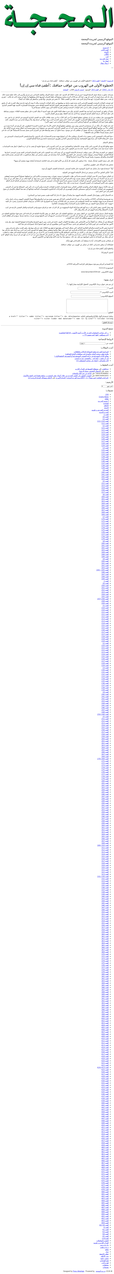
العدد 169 (105, 514)
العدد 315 (105, 856)
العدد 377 (105, 967)
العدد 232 (105, 674)
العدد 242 (105, 699)
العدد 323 (105, 874)
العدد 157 (105, 492)
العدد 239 (105, 690)
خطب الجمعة (104, 1254)
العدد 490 (105, 1214)
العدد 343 (105, 898)
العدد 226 (105, 659)
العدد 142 (105, 476)
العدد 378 (105, 970)
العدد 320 (105, 867)
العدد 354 (105, 921)
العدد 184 (105, 552)
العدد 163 (95, 81)
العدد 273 (105, 765)
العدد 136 (105, 461)
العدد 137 (105, 463)
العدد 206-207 (103, 599)
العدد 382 (105, 978)
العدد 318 (105, 863)
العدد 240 (105, 694)
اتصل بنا (106, 61)
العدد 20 (106, 583)
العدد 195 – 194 (102, 570)
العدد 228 (105, 663)
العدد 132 (105, 452)
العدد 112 (105, 423)
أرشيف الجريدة (103, 401)
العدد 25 (106, 716)
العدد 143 (105, 479)
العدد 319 (105, 865)
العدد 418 (105, 1056)
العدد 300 (105, 825)
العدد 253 (105, 723)
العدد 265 (105, 750)
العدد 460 (105, 1147)
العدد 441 (105, 1105)
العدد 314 (105, 854)
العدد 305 (105, 836)
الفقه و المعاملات (103, 1240)
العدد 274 (105, 767)
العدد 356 (105, 925)
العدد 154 (105, 488)
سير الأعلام (105, 1256)
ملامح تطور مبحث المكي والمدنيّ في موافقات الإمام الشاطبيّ (87, 354)
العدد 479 (105, 1189)
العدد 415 (105, 1049)
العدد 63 (106, 1232)
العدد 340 (105, 896)
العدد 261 (105, 741)
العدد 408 (105, 1034)
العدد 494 (105, 1223)
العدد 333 (105, 881)
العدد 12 (106, 425)
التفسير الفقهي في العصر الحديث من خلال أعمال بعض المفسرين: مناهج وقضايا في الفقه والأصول (57, 375)
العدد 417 (105, 1054)
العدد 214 (105, 623)
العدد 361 (105, 936)
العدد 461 (105, 1149)
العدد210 (105, 1238)
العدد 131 (105, 450)
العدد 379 (105, 972)
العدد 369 (105, 952)
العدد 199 (105, 579)
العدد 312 (105, 850)
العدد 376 (105, 965)
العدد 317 (105, 861)
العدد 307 (105, 841)
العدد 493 (105, 1220)
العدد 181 (105, 545)
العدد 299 (105, 823)
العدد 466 (105, 1161)
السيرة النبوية (104, 412)
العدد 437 (105, 1096)
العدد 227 (105, 661)
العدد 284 (105, 790)
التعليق (110, 312)
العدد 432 (105, 1085)
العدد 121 (105, 428)
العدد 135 (105, 459)
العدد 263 (105, 745)
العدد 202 (105, 590)
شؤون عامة (105, 1258)
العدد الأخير (105, 50)
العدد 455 (105, 1136)
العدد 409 (105, 1036)
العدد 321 (105, 870)
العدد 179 (105, 539)
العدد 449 (105, 1123)
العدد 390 (105, 996)
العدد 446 (105, 1116)
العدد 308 (105, 843)
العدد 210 (105, 608)
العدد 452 (105, 1129)
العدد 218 (105, 636)
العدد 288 (105, 799)
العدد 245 (105, 705)
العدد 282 (105, 785)
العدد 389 (105, 994)
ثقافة (107, 1249)
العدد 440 (105, 1103)
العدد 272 (105, 763)
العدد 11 (106, 419)
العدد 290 (105, 803)
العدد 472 (105, 1174)
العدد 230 (105, 670)
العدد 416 (105, 1052)
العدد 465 (105, 1158)
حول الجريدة (104, 59)
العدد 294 (105, 812)
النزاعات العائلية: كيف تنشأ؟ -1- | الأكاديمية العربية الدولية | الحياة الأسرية (82, 378)
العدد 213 (105, 619)
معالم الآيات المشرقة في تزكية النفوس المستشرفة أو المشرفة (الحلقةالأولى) (81, 356)
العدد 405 (105, 1027)
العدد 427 (105, 1074)
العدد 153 (105, 485)
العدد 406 (105, 1029)
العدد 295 (105, 814)
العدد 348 (105, 910)
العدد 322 (105, 872)
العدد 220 (105, 645)
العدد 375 (105, 963)
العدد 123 (105, 432)
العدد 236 (105, 683)
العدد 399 (105, 1016)
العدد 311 (105, 847)
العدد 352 (105, 916)
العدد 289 (105, 801)
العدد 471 (105, 1172)
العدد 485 (105, 1203)
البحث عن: (109, 343)
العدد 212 (105, 616)
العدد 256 (105, 730)
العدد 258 (105, 734)
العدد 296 (105, 816)
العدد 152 (105, 483)
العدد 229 (105, 665)
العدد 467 (105, 1163)
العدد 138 (105, 465)
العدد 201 (105, 588)
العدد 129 (105, 445)
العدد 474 (105, 1178)
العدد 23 (106, 667)
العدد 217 (105, 632)
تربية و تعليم (104, 1247)
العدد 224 (105, 654)
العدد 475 (105, 1181)
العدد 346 (105, 905)
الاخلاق (106, 405)
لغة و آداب (105, 1263)
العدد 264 (105, 747)
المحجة (65, 90)
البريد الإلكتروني (106, 292)
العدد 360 (105, 934)
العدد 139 (105, 468)
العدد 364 (105, 943)
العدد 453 (105, 1132)
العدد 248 (105, 712)
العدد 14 (106, 470)
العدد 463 (105, 1154)
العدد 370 (105, 954)
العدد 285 (105, 792)
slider (107, 399)
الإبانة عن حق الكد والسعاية (81, 373)
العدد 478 (105, 1187)
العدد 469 (105, 1167)
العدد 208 (105, 601)
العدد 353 (105, 918)
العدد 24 (106, 692)
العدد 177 (105, 534)
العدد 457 (105, 1141)
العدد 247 (105, 710)
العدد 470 (105, 1169)
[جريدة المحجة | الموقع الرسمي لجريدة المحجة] (58, 35)
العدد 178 (105, 536)
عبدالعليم (105, 369)
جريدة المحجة (101, 1271)
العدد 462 (105, 1152)
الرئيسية (106, 48)
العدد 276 (105, 772)
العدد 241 (105, 696)
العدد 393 (105, 1003)
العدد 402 (105, 1021)
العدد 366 (105, 947)
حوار (107, 1252)
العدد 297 (105, 819)
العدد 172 (105, 523)
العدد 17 (106, 516)
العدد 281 (105, 783)
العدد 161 (105, 499)
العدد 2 (106, 581)
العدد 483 (105, 1198)
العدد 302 (105, 830)
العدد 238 (105, 687)
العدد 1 (106, 414)
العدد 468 (105, 1165)
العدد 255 (105, 727)
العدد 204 (105, 594)
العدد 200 (105, 585)
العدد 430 (105, 1081)
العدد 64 (106, 1234)
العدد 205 (105, 596)
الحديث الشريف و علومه (100, 410)
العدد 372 (105, 956)
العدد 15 (106, 481)
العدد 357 (105, 927)
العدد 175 (105, 530)
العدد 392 (105, 1001)
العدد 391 (105, 998)
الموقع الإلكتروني (107, 296)
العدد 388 (105, 992)
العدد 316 (105, 858)
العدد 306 (105, 838)
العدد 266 (105, 752)
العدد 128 (105, 443)
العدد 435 (105, 1092)
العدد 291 (105, 805)
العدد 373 (105, 958)
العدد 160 (105, 496)
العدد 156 (105, 490)
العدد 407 (105, 1032)
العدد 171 (105, 521)
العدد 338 (105, 892)
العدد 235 (105, 681)
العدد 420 (105, 1061)
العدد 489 (105, 1212)
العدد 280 (105, 781)
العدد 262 (105, 743)
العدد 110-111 (103, 421)
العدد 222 (105, 650)
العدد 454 (105, 1134)
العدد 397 (105, 1012)
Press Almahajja (78, 1271)
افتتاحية (106, 403)
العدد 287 (105, 796)
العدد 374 (105, 961)
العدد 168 (105, 512)
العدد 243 (105, 701)
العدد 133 (105, 454)
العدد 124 (105, 434)
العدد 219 (105, 641)
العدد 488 (105, 1209)
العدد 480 (105, 1192)
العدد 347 (105, 907)
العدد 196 (105, 572)
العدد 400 (105, 1018)
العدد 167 (105, 510)
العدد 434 (105, 1089)
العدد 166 (105, 508)
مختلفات (106, 1265)
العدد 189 (105, 556)
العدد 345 (105, 903)
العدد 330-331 (103, 876)
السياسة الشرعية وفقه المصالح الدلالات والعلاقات (91, 352)
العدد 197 (105, 574)
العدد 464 (105, 1156)
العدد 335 (105, 885)
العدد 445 (105, 1114)
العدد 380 (105, 974)
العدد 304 (105, 834)
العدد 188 (105, 554)
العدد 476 (105, 1183)
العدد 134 (105, 456)
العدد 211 (105, 612)
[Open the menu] (112, 67)
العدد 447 (105, 1118)
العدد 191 (105, 563)
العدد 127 (105, 441)
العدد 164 (105, 503)
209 (107, 394)
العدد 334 (105, 883)
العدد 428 (105, 1076)
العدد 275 (105, 770)
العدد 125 (105, 437)
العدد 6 (106, 1227)
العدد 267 (105, 754)
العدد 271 (105, 761)
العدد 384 (105, 983)
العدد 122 (105, 430)
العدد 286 (105, 794)
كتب (107, 56)
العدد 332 (105, 878)
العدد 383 (105, 981)
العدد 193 (105, 568)
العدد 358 (105, 930)
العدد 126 (105, 439)
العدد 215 (105, 625)
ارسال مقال (104, 63)
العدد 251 (105, 719)
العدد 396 (105, 1009)
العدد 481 (105, 1194)
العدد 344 (105, 901)
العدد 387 (105, 990)
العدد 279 (105, 779)
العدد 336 (105, 887)
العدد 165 (105, 505)
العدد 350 (105, 912)
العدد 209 (105, 603)
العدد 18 (106, 541)
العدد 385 (105, 985)
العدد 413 (105, 1045)
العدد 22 (106, 643)
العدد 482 (105, 1196)
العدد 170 (105, 519)
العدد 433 (105, 1087)
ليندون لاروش (79, 90)
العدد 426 (105, 1072)
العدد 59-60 (104, 1225)
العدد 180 (105, 543)
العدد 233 (105, 676)
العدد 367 (105, 950)
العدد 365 (105, 945)
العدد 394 (105, 1005)
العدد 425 (105, 1069)
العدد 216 (105, 630)
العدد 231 (105, 672)
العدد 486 (105, 1205)
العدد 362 (105, 938)
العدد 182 (105, 548)
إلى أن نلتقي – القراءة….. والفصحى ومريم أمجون (91, 358)
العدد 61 (106, 1229)
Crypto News (104, 397)
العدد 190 (105, 561)
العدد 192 (105, 565)
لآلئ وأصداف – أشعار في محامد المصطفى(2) (92, 360)
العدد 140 (105, 472)
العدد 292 (105, 807)
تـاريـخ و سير (104, 1245)
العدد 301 (105, 827)
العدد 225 (105, 656)
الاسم (110, 288)
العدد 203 (105, 592)
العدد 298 (105, 821)
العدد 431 (105, 1083)
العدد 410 (105, 1038)
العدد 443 (105, 1109)
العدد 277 (105, 774)
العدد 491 (105, 1216)
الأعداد (106, 52)
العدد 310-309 (103, 845)
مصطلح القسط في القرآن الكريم (86, 369)
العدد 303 (105, 832)
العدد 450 (105, 1125)
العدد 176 (105, 532)
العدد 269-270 (103, 759)
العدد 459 (105, 1145)
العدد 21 (106, 605)
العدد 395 (105, 1007)
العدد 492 (105, 1218)
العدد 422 (105, 1065)
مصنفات (106, 1267)
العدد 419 (105, 1058)
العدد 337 (105, 890)
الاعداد (103, 81)
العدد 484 (105, 1200)
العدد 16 (106, 494)
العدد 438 (105, 1098)
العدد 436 (105, 1094)
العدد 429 (105, 1078)
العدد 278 (105, 776)
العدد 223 (105, 652)
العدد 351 (105, 914)
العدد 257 (105, 732)
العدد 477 (105, 1185)
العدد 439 (105, 1101)
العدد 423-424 (103, 1067)
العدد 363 (105, 941)
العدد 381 (105, 976)
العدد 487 (105, 1207)
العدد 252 (105, 721)
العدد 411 (105, 1041)
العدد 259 (105, 736)
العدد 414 (105, 1047)
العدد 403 (105, 1023)
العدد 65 (106, 1236)
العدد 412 (105, 1043)
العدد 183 (105, 550)
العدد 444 (105, 1112)
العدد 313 (105, 852)
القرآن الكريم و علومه (101, 1243)
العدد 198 (105, 576)
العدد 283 (105, 787)
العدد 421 (105, 1063)
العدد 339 (105, 894)
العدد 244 (105, 703)
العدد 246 (105, 707)
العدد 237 (105, 685)
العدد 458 (105, 1143)
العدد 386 (105, 987)
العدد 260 (105, 739)
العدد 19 (106, 559)
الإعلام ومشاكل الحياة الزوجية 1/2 (40, 378)
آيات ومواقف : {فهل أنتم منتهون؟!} (95, 335)
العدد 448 (105, 1121)
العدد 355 (105, 923)
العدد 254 (105, 725)
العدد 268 (105, 756)
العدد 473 (105, 1176)
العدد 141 (105, 474)
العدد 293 (105, 810)
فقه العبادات (104, 1260)
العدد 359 (105, 932)
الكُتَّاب (106, 54)
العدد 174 (105, 528)
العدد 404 (105, 1025)
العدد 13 (106, 448)
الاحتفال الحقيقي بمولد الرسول (90, 371)
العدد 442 (105, 1107)
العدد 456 (105, 1138)
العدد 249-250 (103, 714)
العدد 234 (105, 679)
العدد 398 (105, 1014)
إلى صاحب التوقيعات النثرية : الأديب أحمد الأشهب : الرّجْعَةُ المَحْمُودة (84, 333)
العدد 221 (105, 647)
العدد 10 (106, 417)
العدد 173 (105, 525)
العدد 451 (105, 1127)
